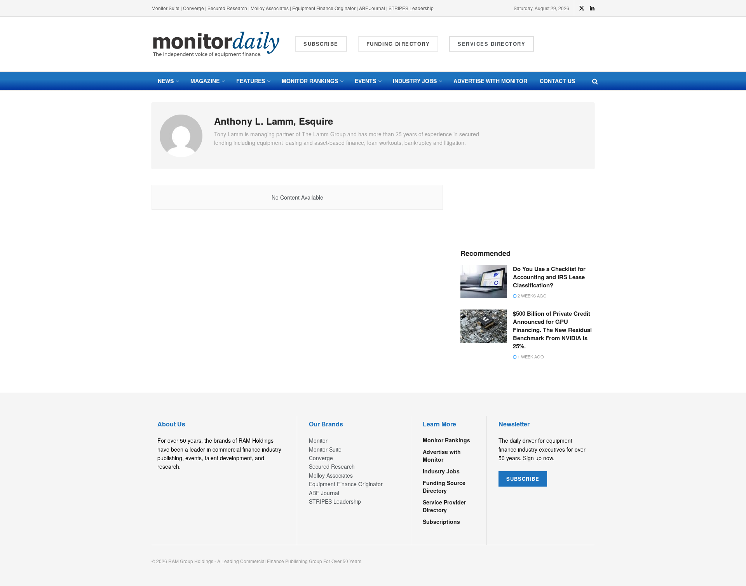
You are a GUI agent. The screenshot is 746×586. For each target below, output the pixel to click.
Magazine (205, 81)
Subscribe (320, 43)
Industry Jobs (415, 81)
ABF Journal (372, 8)
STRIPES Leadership (411, 8)
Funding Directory (398, 43)
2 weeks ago (531, 295)
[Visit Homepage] (216, 44)
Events (365, 81)
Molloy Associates (270, 8)
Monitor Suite (166, 8)
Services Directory (491, 43)
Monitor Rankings (310, 81)
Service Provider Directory (444, 506)
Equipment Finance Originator (324, 8)
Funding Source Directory (444, 486)
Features (250, 81)
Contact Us (557, 81)
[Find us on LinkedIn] (592, 8)
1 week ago (530, 356)
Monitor (318, 440)
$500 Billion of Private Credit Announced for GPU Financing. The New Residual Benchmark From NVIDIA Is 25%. (552, 329)
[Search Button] (595, 81)
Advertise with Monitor (490, 81)
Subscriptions (441, 521)
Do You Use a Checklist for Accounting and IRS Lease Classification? (549, 276)
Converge (193, 8)
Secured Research (227, 8)
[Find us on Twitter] (581, 8)
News (166, 81)
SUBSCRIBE (522, 478)
